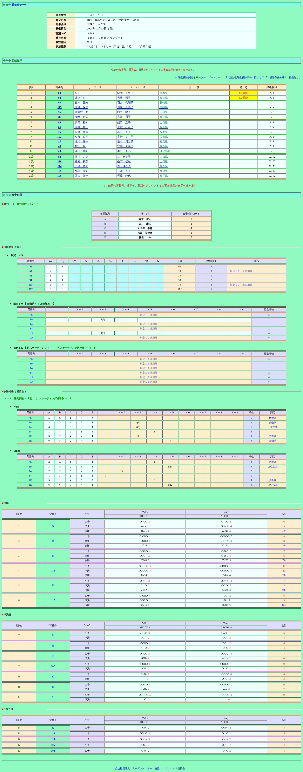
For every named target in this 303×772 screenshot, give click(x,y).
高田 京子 (124, 132)
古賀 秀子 (124, 116)
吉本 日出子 (125, 141)
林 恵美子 (124, 156)
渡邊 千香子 (125, 107)
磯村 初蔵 (81, 161)
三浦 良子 (124, 170)
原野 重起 (81, 132)
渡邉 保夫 (81, 107)
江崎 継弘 (81, 116)
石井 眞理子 (125, 102)
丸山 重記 (81, 150)
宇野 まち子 (125, 136)
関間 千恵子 (125, 93)
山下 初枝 (124, 161)
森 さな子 (124, 166)
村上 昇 (80, 146)
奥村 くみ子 (125, 150)
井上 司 (80, 97)
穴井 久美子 (125, 146)
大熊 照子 (124, 97)
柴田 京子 (124, 122)
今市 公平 (81, 136)
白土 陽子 (124, 112)
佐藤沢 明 (81, 112)
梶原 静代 (124, 175)
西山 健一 (81, 175)
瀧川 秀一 (81, 141)
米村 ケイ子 (125, 127)
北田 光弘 (81, 170)
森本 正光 (81, 102)
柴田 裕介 (81, 122)
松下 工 (80, 93)
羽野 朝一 (81, 127)
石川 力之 (81, 156)
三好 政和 (81, 166)
